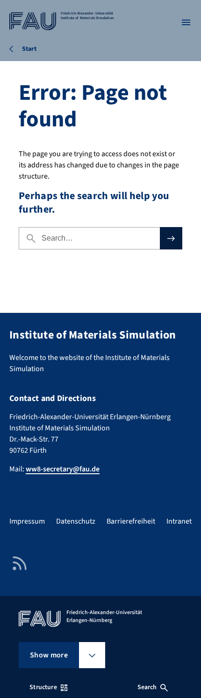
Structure (43, 687)
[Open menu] (186, 22)
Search (147, 687)
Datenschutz (75, 521)
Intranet (179, 521)
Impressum (27, 521)
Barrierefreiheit (131, 521)
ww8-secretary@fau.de (63, 469)
